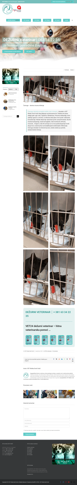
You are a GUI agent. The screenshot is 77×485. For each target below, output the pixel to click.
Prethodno (67, 69)
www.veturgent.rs (8, 454)
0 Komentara (55, 351)
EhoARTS (34, 482)
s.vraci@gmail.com (9, 453)
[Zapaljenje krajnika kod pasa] (5, 107)
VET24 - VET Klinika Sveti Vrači (42, 482)
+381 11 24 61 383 (9, 448)
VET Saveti (29, 453)
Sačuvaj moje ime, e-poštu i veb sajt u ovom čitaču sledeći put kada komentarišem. (42, 430)
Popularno (5, 89)
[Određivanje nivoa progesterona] (5, 100)
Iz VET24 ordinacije (47, 351)
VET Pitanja (29, 451)
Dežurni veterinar (30, 447)
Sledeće (72, 69)
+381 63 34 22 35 (9, 450)
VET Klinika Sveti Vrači (29, 351)
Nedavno (10, 89)
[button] (72, 20)
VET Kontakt (29, 454)
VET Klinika (29, 450)
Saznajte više (30, 474)
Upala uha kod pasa (12, 92)
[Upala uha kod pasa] (5, 93)
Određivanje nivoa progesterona (12, 100)
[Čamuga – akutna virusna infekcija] (35, 136)
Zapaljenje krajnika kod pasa (12, 107)
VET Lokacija (30, 448)
